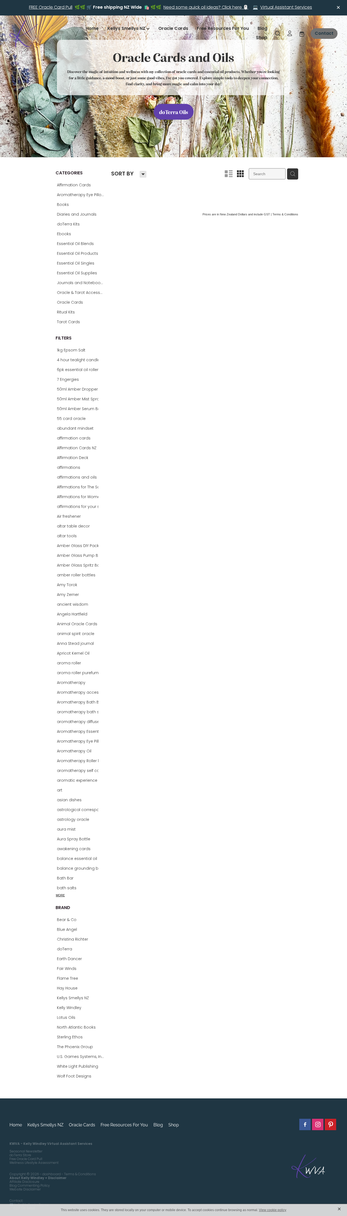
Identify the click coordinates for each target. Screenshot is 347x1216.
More (60, 895)
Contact (324, 33)
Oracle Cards (173, 28)
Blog (262, 28)
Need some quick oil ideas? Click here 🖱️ (205, 7)
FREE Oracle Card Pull (50, 7)
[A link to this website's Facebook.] (305, 1124)
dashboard (51, 1174)
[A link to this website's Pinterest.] (330, 1124)
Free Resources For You (223, 28)
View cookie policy (272, 1210)
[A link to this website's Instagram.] (317, 1124)
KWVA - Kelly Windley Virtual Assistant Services (50, 1144)
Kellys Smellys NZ (126, 28)
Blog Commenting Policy (29, 1186)
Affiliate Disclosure (24, 1182)
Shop (261, 38)
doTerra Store (20, 1155)
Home (92, 28)
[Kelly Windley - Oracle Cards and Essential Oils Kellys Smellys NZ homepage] (42, 33)
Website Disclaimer (25, 1189)
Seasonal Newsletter (25, 1151)
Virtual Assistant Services (286, 7)
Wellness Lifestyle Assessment (34, 1163)
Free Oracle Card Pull (25, 1159)
